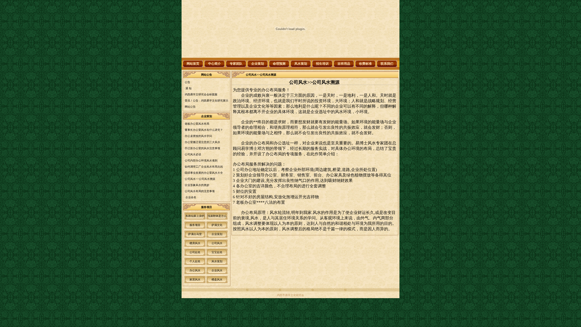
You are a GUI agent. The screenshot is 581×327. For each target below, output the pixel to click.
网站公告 (190, 106)
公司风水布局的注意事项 (200, 191)
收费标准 (365, 63)
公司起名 (195, 252)
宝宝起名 (217, 252)
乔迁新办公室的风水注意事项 (202, 148)
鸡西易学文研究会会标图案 (201, 94)
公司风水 (217, 243)
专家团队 (236, 63)
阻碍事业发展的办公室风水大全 (204, 172)
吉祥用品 (343, 63)
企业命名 (190, 197)
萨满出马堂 (195, 234)
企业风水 (217, 270)
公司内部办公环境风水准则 (201, 160)
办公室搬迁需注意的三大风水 (202, 142)
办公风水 (195, 270)
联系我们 (387, 63)
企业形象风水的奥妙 (197, 185)
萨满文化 (217, 225)
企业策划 (257, 63)
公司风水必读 (193, 154)
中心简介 (214, 63)
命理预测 (279, 63)
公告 (187, 82)
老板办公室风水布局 (197, 123)
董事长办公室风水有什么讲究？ (204, 129)
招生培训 (322, 63)
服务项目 (195, 225)
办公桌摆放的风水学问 (198, 136)
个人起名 (195, 261)
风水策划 (300, 63)
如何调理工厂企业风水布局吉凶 (204, 166)
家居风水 (195, 279)
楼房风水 (195, 243)
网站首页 (193, 63)
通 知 (188, 88)
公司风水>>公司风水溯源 (200, 179)
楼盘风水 (217, 279)
